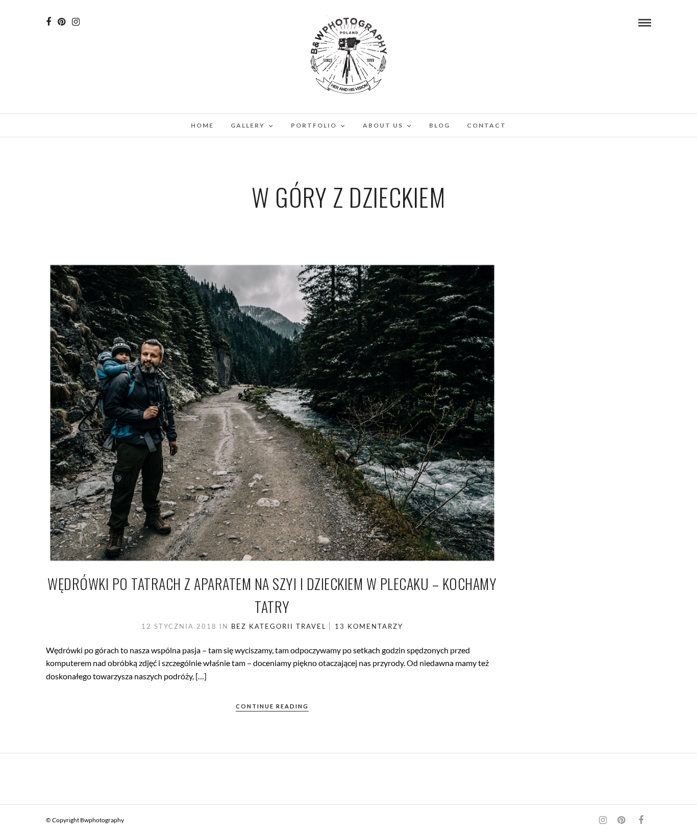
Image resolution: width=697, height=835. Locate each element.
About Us (383, 125)
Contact (486, 125)
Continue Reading (272, 706)
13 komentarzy (369, 626)
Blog (439, 125)
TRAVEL (311, 626)
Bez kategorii (262, 626)
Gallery (248, 125)
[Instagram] (76, 22)
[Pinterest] (61, 22)
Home (202, 125)
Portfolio (314, 125)
